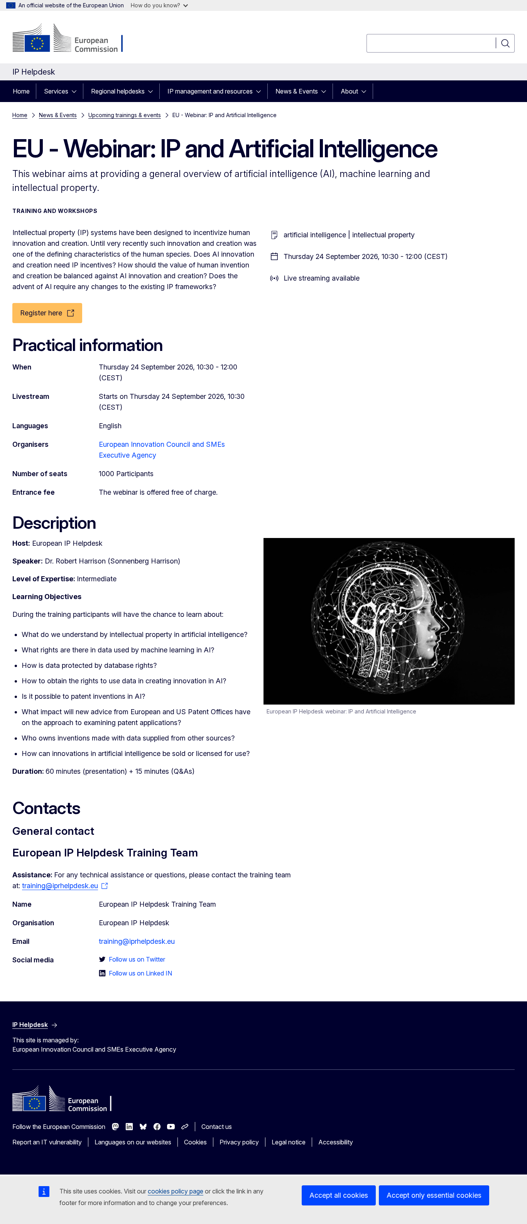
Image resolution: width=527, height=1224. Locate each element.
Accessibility (335, 1142)
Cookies (195, 1142)
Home (21, 91)
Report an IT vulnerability (47, 1142)
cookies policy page (175, 1191)
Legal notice (289, 1142)
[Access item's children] (76, 91)
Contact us (216, 1126)
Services (56, 91)
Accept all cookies (338, 1195)
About (349, 91)
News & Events (296, 91)
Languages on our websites (133, 1142)
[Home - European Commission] (74, 38)
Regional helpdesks (118, 91)
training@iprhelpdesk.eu (137, 941)
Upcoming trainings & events (124, 115)
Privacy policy (239, 1142)
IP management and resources (210, 91)
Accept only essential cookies (434, 1195)
